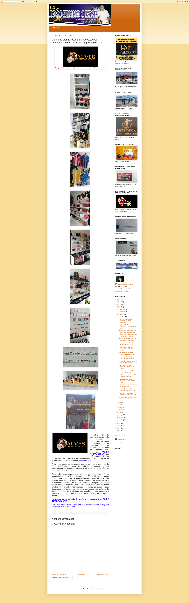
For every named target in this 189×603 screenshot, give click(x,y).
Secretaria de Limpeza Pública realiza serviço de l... (128, 371)
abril (120, 412)
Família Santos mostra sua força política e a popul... (127, 353)
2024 (119, 302)
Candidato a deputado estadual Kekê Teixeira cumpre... (126, 366)
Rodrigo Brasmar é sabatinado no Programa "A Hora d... (128, 335)
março (121, 415)
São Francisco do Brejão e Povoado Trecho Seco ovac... (126, 348)
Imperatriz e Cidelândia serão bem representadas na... (127, 357)
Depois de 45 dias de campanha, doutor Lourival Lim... (127, 326)
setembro (122, 317)
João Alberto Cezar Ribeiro (125, 284)
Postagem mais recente (59, 574)
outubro (121, 314)
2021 (119, 423)
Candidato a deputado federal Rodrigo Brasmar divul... (127, 343)
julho (120, 404)
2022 (119, 307)
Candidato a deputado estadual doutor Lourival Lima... (127, 380)
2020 (119, 426)
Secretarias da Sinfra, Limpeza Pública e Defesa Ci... (128, 385)
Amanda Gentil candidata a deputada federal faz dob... (127, 389)
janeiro (121, 420)
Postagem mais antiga (101, 574)
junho (120, 407)
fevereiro (121, 417)
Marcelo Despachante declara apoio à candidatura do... (127, 331)
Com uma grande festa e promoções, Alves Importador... (126, 320)
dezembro (122, 309)
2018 (119, 431)
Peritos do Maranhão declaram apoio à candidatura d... (128, 398)
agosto (121, 402)
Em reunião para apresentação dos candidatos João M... (128, 361)
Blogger (103, 589)
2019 (119, 428)
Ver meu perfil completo (122, 291)
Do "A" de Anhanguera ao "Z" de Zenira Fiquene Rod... (127, 375)
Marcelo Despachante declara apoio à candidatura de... (127, 339)
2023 (119, 304)
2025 (119, 299)
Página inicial (81, 574)
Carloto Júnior (122, 439)
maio (120, 410)
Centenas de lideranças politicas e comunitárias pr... (128, 393)
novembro (122, 312)
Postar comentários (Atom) (65, 577)
